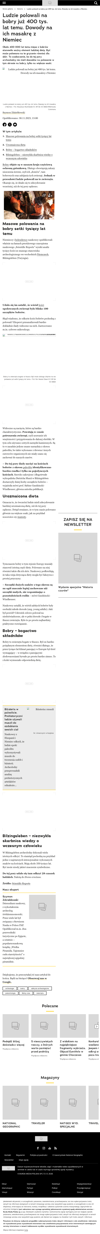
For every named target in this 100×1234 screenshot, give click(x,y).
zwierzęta (40, 993)
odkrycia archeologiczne (40, 988)
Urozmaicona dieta (15, 144)
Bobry (6, 164)
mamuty (21, 517)
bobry (22, 988)
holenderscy (21, 239)
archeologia (9, 988)
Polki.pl (54, 1188)
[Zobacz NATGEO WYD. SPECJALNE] (73, 1103)
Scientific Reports (21, 883)
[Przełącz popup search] (96, 3)
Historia (20, 9)
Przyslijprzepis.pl (83, 1188)
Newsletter (9, 1160)
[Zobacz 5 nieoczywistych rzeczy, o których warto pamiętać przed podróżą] (44, 1026)
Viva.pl (4, 1192)
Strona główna (8, 9)
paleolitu (27, 467)
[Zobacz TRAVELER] (44, 1103)
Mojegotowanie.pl (84, 1184)
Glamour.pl (31, 1184)
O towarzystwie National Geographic (67, 1155)
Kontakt (8, 1155)
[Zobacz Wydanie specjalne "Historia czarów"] (77, 558)
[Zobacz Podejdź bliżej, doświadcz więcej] (16, 1026)
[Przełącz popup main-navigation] (4, 3)
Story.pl (80, 1192)
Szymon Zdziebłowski (14, 112)
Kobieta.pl (56, 1184)
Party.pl (30, 1188)
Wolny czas (26, 993)
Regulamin (20, 1155)
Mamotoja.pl (7, 1188)
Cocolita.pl (56, 1192)
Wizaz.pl (30, 1192)
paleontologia (10, 993)
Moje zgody (24, 1160)
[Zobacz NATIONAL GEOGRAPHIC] (16, 1103)
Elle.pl (4, 1184)
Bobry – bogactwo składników (21, 149)
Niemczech (42, 254)
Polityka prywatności (38, 1155)
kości (41, 305)
